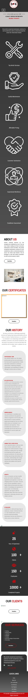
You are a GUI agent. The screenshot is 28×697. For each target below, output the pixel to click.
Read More (9, 261)
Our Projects (14, 687)
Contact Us (14, 691)
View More (14, 321)
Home (14, 678)
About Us (14, 680)
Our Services (14, 684)
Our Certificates (14, 682)
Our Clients (14, 689)
